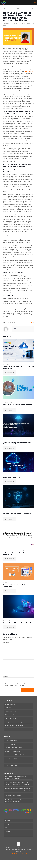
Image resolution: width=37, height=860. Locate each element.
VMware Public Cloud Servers (13, 748)
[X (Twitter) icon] (13, 854)
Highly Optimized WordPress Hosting (15, 725)
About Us (7, 821)
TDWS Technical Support (19, 23)
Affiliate (7, 828)
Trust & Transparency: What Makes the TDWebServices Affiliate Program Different (17, 783)
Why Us (7, 824)
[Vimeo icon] (14, 854)
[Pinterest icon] (20, 854)
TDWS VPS (8, 708)
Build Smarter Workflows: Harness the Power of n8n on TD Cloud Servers (18, 795)
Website (5, 676)
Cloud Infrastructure (11, 765)
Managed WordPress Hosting (13, 722)
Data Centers (9, 835)
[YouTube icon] (16, 854)
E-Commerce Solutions (12, 715)
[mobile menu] (34, 2)
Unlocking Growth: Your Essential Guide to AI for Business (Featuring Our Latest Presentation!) (18, 552)
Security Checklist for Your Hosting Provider (17, 622)
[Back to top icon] (18, 844)
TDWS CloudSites (10, 744)
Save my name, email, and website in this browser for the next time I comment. (16, 684)
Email (5, 669)
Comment (6, 642)
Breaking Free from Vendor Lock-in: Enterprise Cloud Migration (15, 777)
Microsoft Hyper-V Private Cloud (14, 755)
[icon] (26, 854)
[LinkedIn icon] (18, 854)
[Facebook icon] (11, 854)
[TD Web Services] (3, 2)
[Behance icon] (24, 854)
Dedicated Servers (10, 711)
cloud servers (29, 71)
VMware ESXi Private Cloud (13, 751)
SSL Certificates (9, 729)
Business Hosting (10, 704)
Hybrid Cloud (9, 762)
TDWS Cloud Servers (11, 740)
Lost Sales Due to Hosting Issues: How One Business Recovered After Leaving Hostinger (18, 789)
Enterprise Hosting (10, 718)
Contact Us (8, 831)
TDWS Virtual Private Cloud (12, 758)
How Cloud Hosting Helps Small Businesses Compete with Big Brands (17, 800)
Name (5, 662)
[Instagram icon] (22, 854)
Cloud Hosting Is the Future (12, 477)
